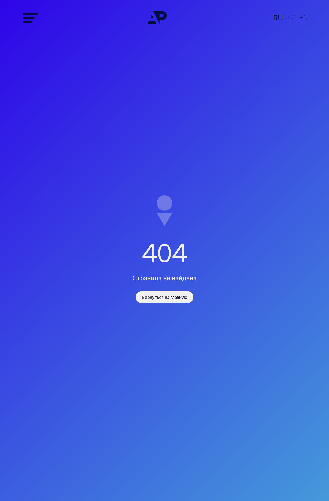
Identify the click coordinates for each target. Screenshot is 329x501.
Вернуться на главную (164, 297)
